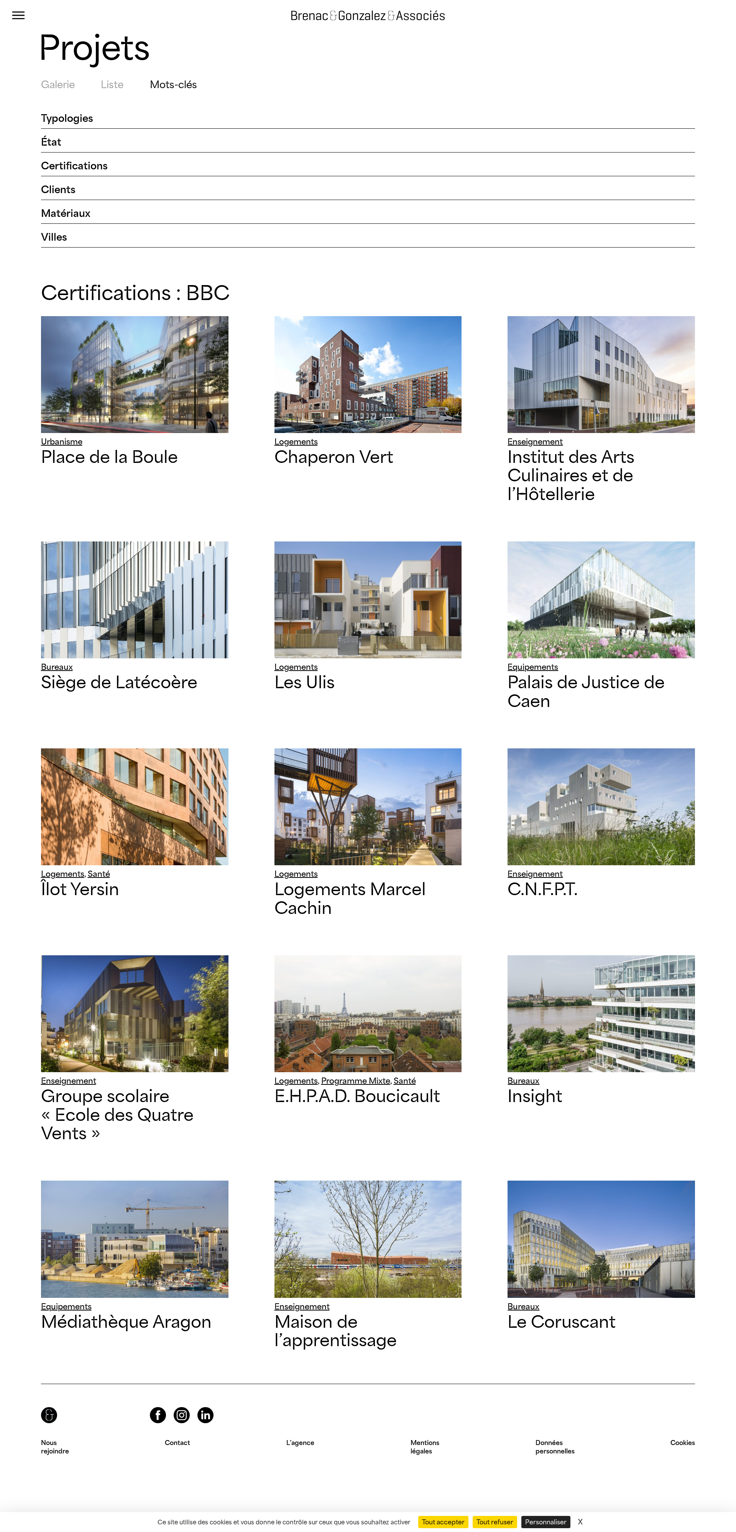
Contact (177, 1443)
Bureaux (57, 666)
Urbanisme (61, 441)
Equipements (533, 666)
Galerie (58, 84)
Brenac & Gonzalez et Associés (354, 15)
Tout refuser (494, 1522)
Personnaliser (546, 1522)
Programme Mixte (355, 1080)
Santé (99, 873)
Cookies (682, 1443)
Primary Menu (18, 15)
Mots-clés (173, 84)
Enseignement (535, 441)
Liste (112, 84)
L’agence (300, 1443)
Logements (296, 441)
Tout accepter (443, 1522)
